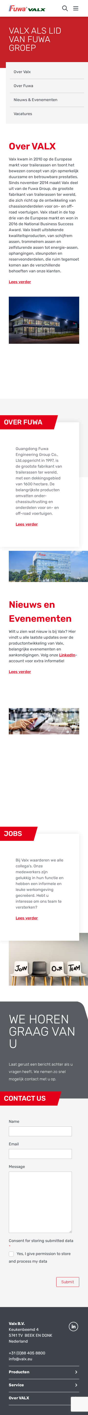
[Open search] (65, 8)
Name (14, 1121)
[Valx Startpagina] (27, 8)
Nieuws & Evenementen (35, 99)
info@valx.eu (20, 1359)
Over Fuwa (23, 85)
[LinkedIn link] (73, 1341)
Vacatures (23, 113)
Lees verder (20, 281)
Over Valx (22, 71)
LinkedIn (67, 655)
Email (14, 1144)
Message (17, 1166)
